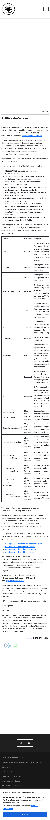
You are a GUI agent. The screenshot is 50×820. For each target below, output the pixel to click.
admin (31, 638)
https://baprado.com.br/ (32, 136)
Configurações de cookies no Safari (19, 552)
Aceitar (25, 815)
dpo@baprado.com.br (15, 581)
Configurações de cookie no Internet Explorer (24, 544)
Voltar (46, 111)
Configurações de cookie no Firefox (20, 547)
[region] (25, 804)
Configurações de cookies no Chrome (20, 549)
